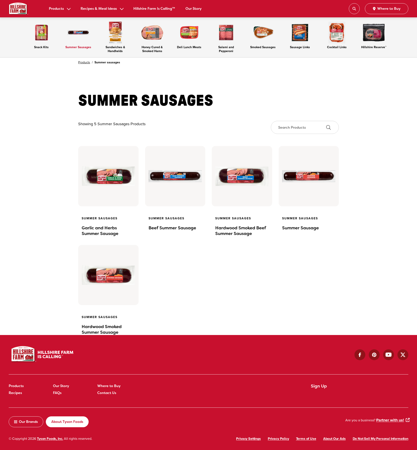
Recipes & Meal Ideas (99, 8)
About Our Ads (334, 438)
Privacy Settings (248, 438)
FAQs (57, 393)
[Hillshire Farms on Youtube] (388, 354)
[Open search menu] (354, 8)
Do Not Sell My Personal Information (380, 438)
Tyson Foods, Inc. (50, 438)
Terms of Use (306, 438)
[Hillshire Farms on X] (402, 354)
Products (56, 8)
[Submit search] (328, 127)
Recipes (15, 393)
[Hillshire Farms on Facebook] (359, 354)
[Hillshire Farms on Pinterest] (374, 354)
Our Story (193, 8)
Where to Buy (109, 386)
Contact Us (106, 393)
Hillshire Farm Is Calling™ (154, 8)
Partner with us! (390, 420)
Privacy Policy (278, 438)
